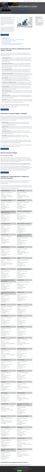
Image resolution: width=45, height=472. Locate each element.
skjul (9, 38)
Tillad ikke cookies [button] (25, 470)
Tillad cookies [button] (19, 470)
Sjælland (34, 1)
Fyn (31, 1)
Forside (25, 1)
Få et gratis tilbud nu (22, 9)
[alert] (22, 469)
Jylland (28, 1)
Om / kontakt (39, 1)
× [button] (44, 466)
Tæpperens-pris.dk (4, 1)
